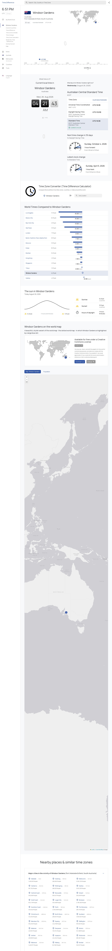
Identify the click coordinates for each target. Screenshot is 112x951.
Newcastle (56, 893)
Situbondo (80, 935)
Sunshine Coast (34, 907)
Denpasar (56, 928)
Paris (37, 238)
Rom (45, 238)
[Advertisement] (66, 42)
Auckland (80, 914)
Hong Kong (29, 258)
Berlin (27, 238)
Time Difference (10, 30)
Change (8, 13)
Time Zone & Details (11, 32)
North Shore (57, 914)
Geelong (56, 879)
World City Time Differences (10, 40)
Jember (32, 935)
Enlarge (91, 362)
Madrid (42, 238)
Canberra (32, 886)
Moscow (28, 243)
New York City (30, 223)
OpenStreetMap (99, 849)
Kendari (79, 942)
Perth (55, 907)
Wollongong (57, 886)
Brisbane (80, 900)
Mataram (32, 928)
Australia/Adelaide (100, 100)
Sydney (28, 278)
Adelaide (32, 879)
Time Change (10, 35)
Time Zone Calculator (12, 37)
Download (80, 362)
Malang (55, 942)
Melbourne (81, 879)
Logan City (56, 900)
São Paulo (29, 228)
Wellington (80, 921)
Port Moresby (81, 907)
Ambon (79, 928)
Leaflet (92, 849)
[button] (11, 55)
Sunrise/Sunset (10, 44)
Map (7, 46)
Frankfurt (32, 238)
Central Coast (34, 893)
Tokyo (28, 268)
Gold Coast (33, 900)
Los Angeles (29, 213)
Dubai (27, 248)
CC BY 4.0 (78, 345)
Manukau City (33, 921)
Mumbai (28, 253)
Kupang (56, 921)
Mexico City (29, 218)
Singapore (29, 263)
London (28, 233)
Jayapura (56, 935)
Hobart (79, 893)
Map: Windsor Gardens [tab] (33, 372)
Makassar (32, 942)
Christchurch (33, 914)
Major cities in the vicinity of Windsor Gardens (62, 873)
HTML (45, 117)
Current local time (11, 28)
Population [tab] (46, 372)
